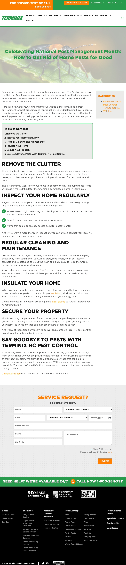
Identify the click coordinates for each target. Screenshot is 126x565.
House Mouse (71, 525)
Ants (67, 514)
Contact (30, 20)
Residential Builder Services (31, 537)
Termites (28, 510)
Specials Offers (115, 518)
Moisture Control (112, 101)
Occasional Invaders (73, 529)
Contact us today (11, 373)
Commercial (96, 3)
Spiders (68, 536)
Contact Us (113, 523)
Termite (40, 15)
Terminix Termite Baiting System (30, 530)
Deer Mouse (89, 518)
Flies (86, 522)
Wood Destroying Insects (30, 543)
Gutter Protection (51, 524)
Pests (29, 15)
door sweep (58, 301)
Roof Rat (87, 533)
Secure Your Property (18, 150)
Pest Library (102, 15)
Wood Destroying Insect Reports (30, 549)
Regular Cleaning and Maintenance (26, 142)
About (110, 3)
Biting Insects (90, 514)
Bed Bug (5, 522)
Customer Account (76, 3)
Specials (88, 15)
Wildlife (53, 15)
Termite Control (111, 108)
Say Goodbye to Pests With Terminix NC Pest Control (36, 154)
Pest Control (110, 105)
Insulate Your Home (17, 146)
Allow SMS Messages (102, 449)
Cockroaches (7, 518)
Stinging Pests (90, 536)
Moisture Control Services (49, 513)
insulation (55, 293)
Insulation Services (52, 520)
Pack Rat (87, 529)
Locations (112, 528)
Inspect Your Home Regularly (23, 138)
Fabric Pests (70, 522)
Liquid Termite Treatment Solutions (29, 523)
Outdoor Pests (8, 514)
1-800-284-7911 (40, 6)
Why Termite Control (28, 516)
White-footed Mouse (74, 544)
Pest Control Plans (114, 512)
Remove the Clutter (16, 134)
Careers (118, 3)
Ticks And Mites (91, 540)
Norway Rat (89, 525)
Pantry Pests (70, 533)
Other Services (71, 15)
